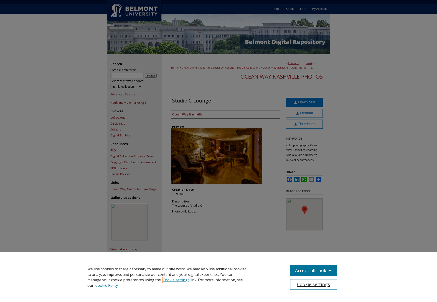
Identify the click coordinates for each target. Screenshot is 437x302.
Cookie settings (176, 279)
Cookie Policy (106, 285)
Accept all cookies (313, 270)
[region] (218, 277)
